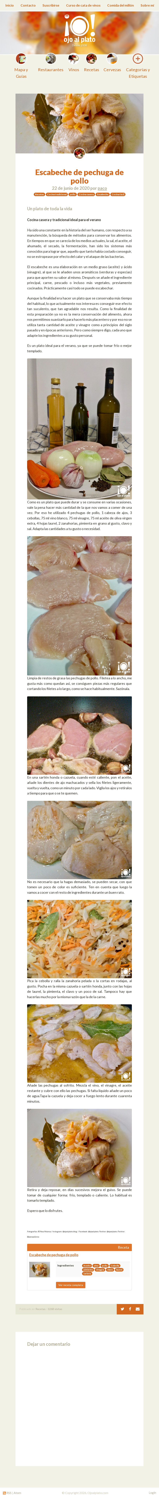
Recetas (40, 1309)
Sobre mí (147, 5)
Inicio (9, 5)
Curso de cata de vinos (83, 5)
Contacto (28, 5)
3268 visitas (55, 1309)
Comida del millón (120, 5)
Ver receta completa (70, 1285)
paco (102, 188)
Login (152, 1492)
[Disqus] (79, 1405)
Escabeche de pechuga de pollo (79, 176)
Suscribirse (50, 5)
